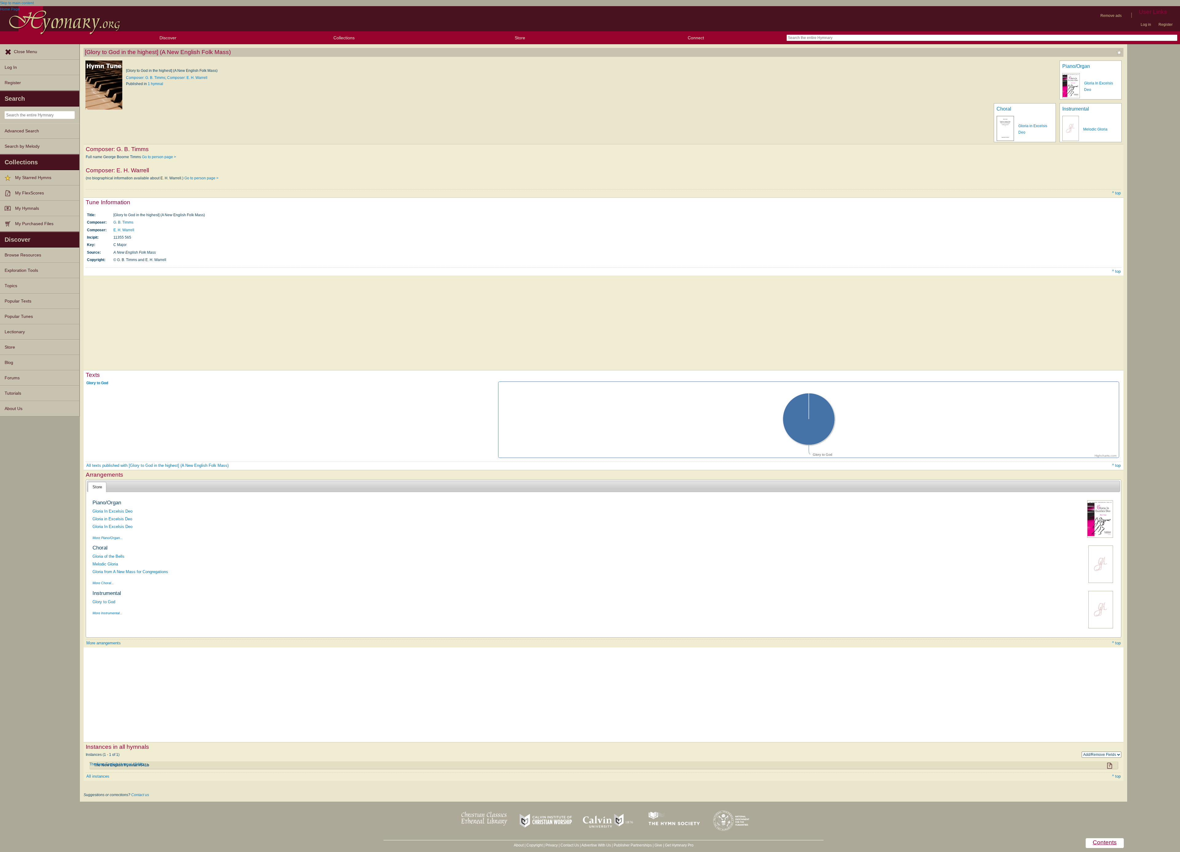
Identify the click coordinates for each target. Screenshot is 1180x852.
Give (658, 845)
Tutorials (13, 393)
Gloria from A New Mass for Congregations (130, 571)
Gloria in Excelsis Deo (112, 519)
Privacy (551, 845)
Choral (1004, 108)
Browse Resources (23, 255)
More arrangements (103, 643)
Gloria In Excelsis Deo (112, 511)
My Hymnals (27, 208)
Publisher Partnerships (633, 845)
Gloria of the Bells (108, 556)
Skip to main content (17, 3)
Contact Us (569, 845)
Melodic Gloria (1095, 129)
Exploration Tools (21, 270)
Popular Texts (18, 301)
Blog (9, 362)
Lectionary (15, 332)
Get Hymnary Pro (679, 845)
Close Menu (25, 51)
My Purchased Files (34, 223)
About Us (13, 408)
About (519, 845)
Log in (1146, 24)
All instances (97, 776)
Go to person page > (159, 157)
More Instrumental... (107, 613)
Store (520, 37)
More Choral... (103, 583)
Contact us (140, 795)
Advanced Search (22, 131)
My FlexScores (29, 193)
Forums (12, 378)
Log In (11, 67)
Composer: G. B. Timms (145, 78)
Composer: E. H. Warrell (187, 78)
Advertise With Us (596, 845)
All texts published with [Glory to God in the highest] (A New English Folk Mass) (157, 465)
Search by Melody (22, 146)
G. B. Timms (123, 222)
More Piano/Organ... (107, 538)
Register (1165, 24)
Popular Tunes (19, 316)
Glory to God (97, 383)
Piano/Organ (1076, 66)
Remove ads (1111, 16)
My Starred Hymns (33, 177)
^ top (1116, 193)
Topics (11, 285)
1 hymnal (155, 84)
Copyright (534, 845)
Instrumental (1075, 108)
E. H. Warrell (123, 230)
